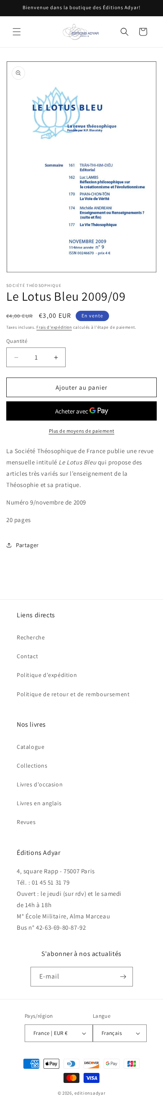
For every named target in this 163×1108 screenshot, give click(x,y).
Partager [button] (27, 545)
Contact (27, 656)
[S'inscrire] (123, 976)
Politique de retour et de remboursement (73, 694)
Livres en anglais (39, 803)
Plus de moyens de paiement (82, 431)
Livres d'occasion (40, 784)
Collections (32, 765)
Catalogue (30, 746)
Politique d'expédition (47, 675)
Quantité (16, 341)
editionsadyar (89, 1093)
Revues (26, 822)
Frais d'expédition (54, 327)
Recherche (31, 637)
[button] (17, 32)
